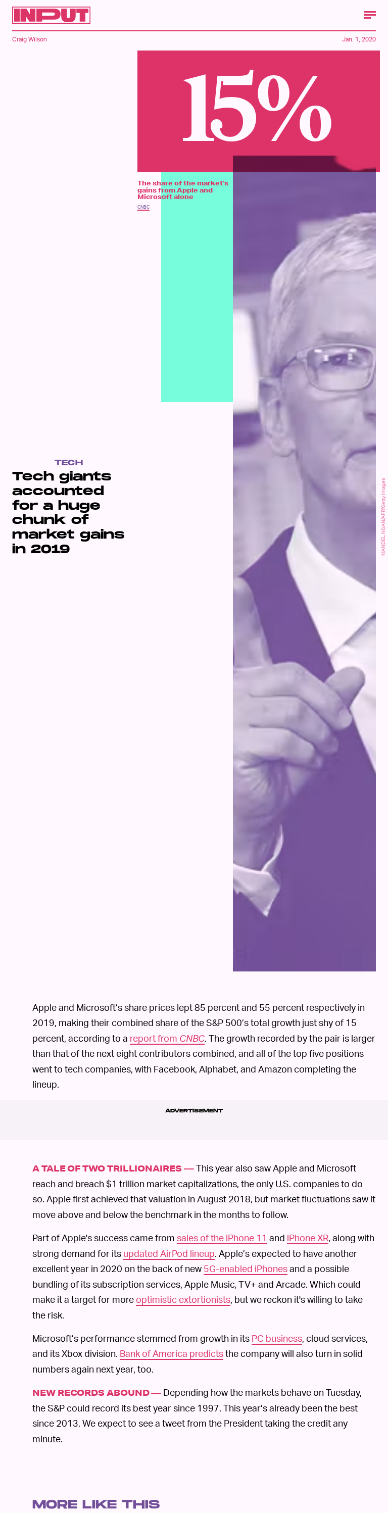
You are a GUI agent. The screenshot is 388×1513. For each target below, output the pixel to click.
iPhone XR (307, 1237)
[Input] (51, 15)
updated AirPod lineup (169, 1253)
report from (167, 1038)
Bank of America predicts (171, 1353)
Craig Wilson (29, 39)
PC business (277, 1338)
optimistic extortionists (183, 1299)
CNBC (143, 207)
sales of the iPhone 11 (222, 1237)
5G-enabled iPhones (245, 1268)
